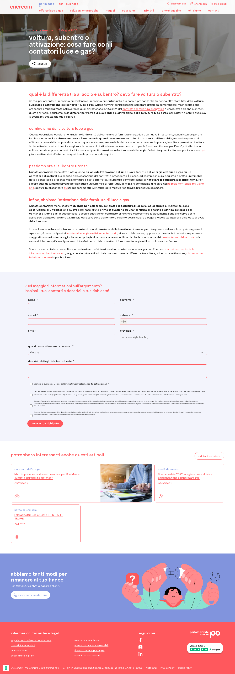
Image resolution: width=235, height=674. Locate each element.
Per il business (68, 3)
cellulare (125, 315)
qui (203, 150)
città (31, 330)
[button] (54, 11)
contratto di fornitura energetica (143, 109)
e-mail (32, 315)
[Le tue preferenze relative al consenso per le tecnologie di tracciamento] (6, 668)
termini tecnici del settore (178, 237)
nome (31, 300)
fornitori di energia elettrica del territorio (92, 233)
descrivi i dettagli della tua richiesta (50, 361)
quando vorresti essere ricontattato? (51, 346)
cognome (125, 300)
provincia (125, 330)
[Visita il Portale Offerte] (205, 636)
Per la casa (46, 3)
